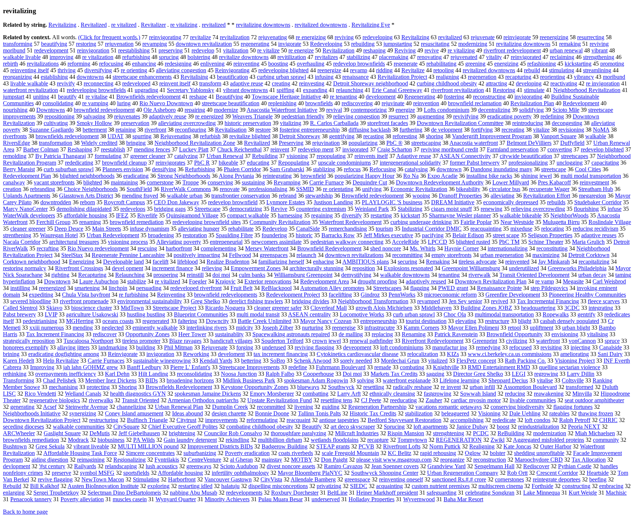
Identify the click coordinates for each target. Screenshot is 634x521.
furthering (411, 129)
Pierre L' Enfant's (190, 367)
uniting (41, 96)
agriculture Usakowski (92, 314)
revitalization (234, 37)
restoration (195, 235)
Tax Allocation (589, 459)
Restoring (504, 90)
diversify (352, 215)
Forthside (542, 486)
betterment (95, 129)
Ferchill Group (53, 222)
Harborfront (182, 479)
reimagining (91, 459)
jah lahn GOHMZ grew (90, 367)
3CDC (572, 308)
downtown (449, 169)
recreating (513, 129)
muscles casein (130, 499)
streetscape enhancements (142, 77)
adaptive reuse (246, 83)
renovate (230, 189)
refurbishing (136, 57)
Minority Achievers (227, 499)
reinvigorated (526, 57)
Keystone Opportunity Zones (254, 387)
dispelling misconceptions (278, 486)
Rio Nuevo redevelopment (98, 248)
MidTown (132, 308)
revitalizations (43, 63)
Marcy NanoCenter (25, 209)
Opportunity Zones (147, 334)
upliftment (541, 327)
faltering (187, 321)
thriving (67, 70)
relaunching (349, 90)
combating (412, 367)
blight (524, 321)
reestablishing (134, 50)
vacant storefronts (54, 182)
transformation (55, 143)
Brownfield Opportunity (515, 334)
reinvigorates (170, 162)
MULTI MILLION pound (148, 446)
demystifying (356, 275)
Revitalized (94, 25)
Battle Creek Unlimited (264, 321)
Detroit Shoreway (299, 136)
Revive (279, 209)
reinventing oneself (401, 479)
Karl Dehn (117, 374)
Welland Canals (83, 393)
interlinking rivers (206, 327)
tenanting (449, 275)
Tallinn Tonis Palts (319, 413)
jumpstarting (397, 44)
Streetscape (207, 209)
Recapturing (92, 275)
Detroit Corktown (588, 255)
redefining (552, 116)
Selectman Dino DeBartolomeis (124, 492)
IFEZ (122, 215)
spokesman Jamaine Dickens (208, 393)
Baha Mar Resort (463, 499)
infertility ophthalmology (240, 473)
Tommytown (412, 440)
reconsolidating (194, 374)
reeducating (403, 400)
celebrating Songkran (489, 492)
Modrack (78, 440)
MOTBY (301, 459)
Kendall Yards (216, 360)
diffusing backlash (370, 129)
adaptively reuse (167, 116)
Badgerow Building (284, 446)
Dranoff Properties (460, 195)
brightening (182, 433)
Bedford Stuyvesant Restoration (404, 420)
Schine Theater (545, 242)
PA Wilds (144, 440)
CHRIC (608, 420)
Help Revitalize (61, 360)
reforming (79, 63)
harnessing (290, 215)
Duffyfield (572, 143)
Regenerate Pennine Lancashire (128, 255)
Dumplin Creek (230, 407)
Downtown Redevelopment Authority (440, 182)
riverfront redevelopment (512, 50)
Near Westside (517, 222)
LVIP (51, 314)
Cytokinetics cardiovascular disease (357, 354)
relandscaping (121, 466)
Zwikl (497, 440)
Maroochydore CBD (539, 459)
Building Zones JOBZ (486, 308)
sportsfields (136, 473)
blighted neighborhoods (87, 176)
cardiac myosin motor (476, 400)
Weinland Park (372, 209)
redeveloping (377, 37)
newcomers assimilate (276, 242)
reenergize (329, 70)
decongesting (567, 123)
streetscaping (426, 143)
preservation (135, 123)
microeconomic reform (450, 294)
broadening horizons (190, 380)
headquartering (538, 308)
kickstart (410, 215)
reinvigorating (165, 37)
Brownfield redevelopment (373, 195)
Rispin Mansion (405, 433)
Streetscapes (387, 288)
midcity (244, 327)
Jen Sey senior (465, 301)
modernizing (472, 44)
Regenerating (419, 96)
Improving (42, 367)
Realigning (482, 446)
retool (514, 327)
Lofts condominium (446, 110)
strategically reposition (29, 341)
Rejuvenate (214, 347)
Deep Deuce (68, 228)
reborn (87, 202)
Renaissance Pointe (499, 288)
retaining (126, 129)
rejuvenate (483, 37)
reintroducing (527, 123)
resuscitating (435, 44)
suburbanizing (199, 453)
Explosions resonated (408, 268)
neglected (113, 327)
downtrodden (55, 202)
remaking (570, 44)
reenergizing (554, 37)
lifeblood (187, 261)
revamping (154, 44)
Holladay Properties (371, 499)
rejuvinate (393, 103)
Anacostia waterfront (473, 143)
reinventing (246, 63)
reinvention (426, 103)
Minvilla (582, 393)
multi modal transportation (591, 176)
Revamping (287, 182)
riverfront (155, 129)
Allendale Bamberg (313, 479)
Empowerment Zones (256, 268)
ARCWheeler (19, 433)
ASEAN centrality (309, 314)
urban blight (576, 327)
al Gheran (241, 459)
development (381, 96)
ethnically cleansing (392, 393)
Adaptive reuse (413, 156)
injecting (580, 347)
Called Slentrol (20, 308)
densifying (164, 169)
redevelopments (244, 492)
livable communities (533, 400)
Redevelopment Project (293, 294)
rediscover (105, 334)
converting (559, 149)
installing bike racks (489, 176)
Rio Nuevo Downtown (166, 103)
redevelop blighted (602, 149)
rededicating (79, 162)
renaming (90, 222)
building (145, 347)
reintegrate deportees (556, 479)
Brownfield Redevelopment (329, 248)
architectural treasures (74, 242)
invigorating (528, 96)
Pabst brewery (19, 314)
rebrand (287, 195)
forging (244, 347)
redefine (297, 367)
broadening (161, 235)
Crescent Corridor (557, 473)
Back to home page (25, 512)
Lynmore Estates (285, 202)
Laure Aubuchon (99, 281)
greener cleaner (147, 156)
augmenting (430, 116)
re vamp (544, 281)
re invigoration (603, 83)
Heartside (598, 473)
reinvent (279, 149)
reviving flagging (314, 347)
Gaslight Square (62, 433)
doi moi (221, 275)
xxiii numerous (46, 327)
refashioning (541, 63)
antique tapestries (339, 420)
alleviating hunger (198, 228)
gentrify (586, 314)
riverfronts (15, 136)
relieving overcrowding (538, 209)
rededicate (504, 420)
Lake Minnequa (541, 492)
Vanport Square (558, 136)
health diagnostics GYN (138, 393)
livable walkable (29, 83)
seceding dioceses (23, 426)
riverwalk (480, 275)
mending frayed (140, 195)
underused (274, 347)
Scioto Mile (566, 110)
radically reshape (412, 387)
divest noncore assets (291, 466)
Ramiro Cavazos (343, 466)
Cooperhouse (318, 374)
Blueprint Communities (201, 314)
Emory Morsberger (272, 393)
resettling (373, 387)
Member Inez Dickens (110, 380)
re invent (451, 387)
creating (281, 83)
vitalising (597, 334)
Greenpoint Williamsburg (471, 268)
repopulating (331, 156)
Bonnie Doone (272, 413)
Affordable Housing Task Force (80, 453)
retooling (443, 70)
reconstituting (552, 248)
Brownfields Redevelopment (179, 387)
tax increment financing (281, 354)
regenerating (255, 44)
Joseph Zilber (277, 327)
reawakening (549, 393)
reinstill (195, 275)
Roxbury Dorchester (294, 492)
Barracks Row (338, 235)
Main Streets (106, 228)
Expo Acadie (442, 176)
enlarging (14, 492)
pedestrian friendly (302, 116)
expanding (315, 90)
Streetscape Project (174, 308)
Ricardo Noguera (225, 308)
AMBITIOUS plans (365, 261)
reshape (198, 96)
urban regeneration (502, 255)
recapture (378, 440)
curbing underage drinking (421, 222)
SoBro (277, 360)
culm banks (252, 275)
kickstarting (578, 63)
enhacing (323, 261)
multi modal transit (258, 314)
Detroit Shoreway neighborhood (370, 83)
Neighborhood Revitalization (586, 90)
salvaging (94, 116)
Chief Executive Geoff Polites (183, 426)
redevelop (203, 50)
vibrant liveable (91, 446)
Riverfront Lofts (401, 446)
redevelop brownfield (233, 202)
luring (124, 103)
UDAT (116, 136)
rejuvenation (119, 44)
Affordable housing (180, 473)
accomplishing (467, 420)
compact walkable (248, 215)
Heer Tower (192, 334)
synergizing (82, 413)
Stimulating (146, 479)
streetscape (553, 169)
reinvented (517, 261)
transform (210, 83)
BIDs (151, 380)
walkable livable (22, 57)
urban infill (482, 387)
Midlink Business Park (249, 380)
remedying (488, 347)
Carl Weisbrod (609, 281)
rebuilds (556, 202)
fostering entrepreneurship (310, 129)
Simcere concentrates (150, 453)
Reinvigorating (232, 70)
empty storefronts (451, 255)
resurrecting (590, 37)
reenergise (344, 327)
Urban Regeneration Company (462, 473)
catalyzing (186, 156)
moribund (614, 77)
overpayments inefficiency (65, 374)
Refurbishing (200, 169)
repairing (195, 110)
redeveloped (136, 83)
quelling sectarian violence (569, 367)
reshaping (374, 50)
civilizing (516, 341)
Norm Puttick (444, 446)
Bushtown (15, 446)
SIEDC (358, 486)
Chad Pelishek (59, 380)
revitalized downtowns (321, 25)
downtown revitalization (204, 44)
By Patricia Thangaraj (60, 156)
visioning (297, 156)
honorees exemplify (25, 347)
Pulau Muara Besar (280, 499)
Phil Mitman (178, 347)
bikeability (468, 189)
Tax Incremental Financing (548, 301)
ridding (384, 70)
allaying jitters (73, 347)
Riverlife (147, 215)
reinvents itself (371, 156)
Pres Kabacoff (554, 182)
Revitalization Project (402, 77)
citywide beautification (526, 156)
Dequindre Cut (370, 182)
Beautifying (229, 96)
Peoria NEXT (584, 426)
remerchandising (348, 228)
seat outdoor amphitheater (594, 400)
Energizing (81, 261)
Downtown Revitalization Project (41, 420)
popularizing (363, 143)
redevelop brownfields (359, 63)
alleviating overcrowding (187, 123)
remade (382, 367)
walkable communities (79, 426)
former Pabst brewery (475, 162)
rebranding (42, 189)
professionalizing (528, 162)
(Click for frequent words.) (109, 37)
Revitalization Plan (532, 103)
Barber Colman (41, 149)
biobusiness (111, 440)
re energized (209, 116)
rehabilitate (241, 228)
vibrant (599, 50)
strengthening (598, 57)
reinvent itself (174, 83)
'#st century (52, 466)
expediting (41, 294)
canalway (14, 182)
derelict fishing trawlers (256, 301)
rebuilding (363, 44)
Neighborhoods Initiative (32, 413)
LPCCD (437, 242)
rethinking (14, 374)
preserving (170, 50)
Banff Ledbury (144, 367)
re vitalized (123, 25)
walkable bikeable (521, 215)
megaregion (592, 195)
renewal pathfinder (371, 341)
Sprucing (394, 426)
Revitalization (338, 50)
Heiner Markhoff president (387, 492)
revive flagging (55, 479)
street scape (506, 235)
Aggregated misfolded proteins (548, 440)
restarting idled (195, 486)
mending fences (152, 149)
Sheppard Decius (508, 380)
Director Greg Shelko (478, 374)
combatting (315, 393)
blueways (308, 387)
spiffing (285, 90)
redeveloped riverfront (196, 288)
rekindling (237, 440)
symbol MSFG (97, 473)
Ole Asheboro (159, 110)
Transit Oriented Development (534, 275)
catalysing (416, 169)
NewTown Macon (102, 479)
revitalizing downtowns (263, 25)
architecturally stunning (316, 268)
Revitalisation (231, 129)
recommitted (271, 407)
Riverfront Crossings (79, 268)
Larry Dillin (580, 374)
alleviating (502, 195)
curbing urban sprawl (281, 77)
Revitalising (194, 77)
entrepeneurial (226, 242)
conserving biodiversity (517, 407)
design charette (229, 413)
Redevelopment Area (324, 281)
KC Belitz (399, 453)
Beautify (312, 426)
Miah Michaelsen (595, 433)
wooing (421, 195)
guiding (330, 407)
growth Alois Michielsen (384, 308)
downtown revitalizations (354, 255)
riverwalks (101, 400)
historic (304, 235)
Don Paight (334, 459)
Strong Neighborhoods (183, 176)
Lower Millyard (510, 182)
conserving (220, 182)
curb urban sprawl (414, 314)
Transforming (18, 380)
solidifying (531, 110)
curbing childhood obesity (447, 83)
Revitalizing (62, 25)
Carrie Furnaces (106, 360)
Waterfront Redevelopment (350, 222)
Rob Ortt (517, 473)
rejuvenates (127, 116)
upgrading (146, 90)
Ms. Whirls (423, 248)
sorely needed (356, 360)
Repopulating (293, 162)
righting (60, 275)
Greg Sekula (50, 446)
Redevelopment (581, 103)
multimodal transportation (504, 314)
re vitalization (97, 57)
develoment (231, 354)
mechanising (63, 387)
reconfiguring (190, 129)
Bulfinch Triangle (147, 420)
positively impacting (197, 255)
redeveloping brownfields (96, 90)
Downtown (57, 281)
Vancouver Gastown (228, 479)
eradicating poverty (509, 116)
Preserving (291, 143)
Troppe (190, 182)
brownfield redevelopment (104, 110)
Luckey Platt (193, 149)
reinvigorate (517, 37)
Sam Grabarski (287, 169)
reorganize (452, 459)
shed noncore (385, 248)
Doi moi (352, 374)
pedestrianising (40, 321)
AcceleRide (405, 242)
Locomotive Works (362, 314)
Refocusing (382, 169)
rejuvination (326, 143)
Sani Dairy (610, 354)
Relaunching (130, 275)
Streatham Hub (595, 189)
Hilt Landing (153, 374)
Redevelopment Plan (27, 176)
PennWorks (402, 294)
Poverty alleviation (82, 499)
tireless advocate (477, 261)
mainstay (272, 459)
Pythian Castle (574, 466)
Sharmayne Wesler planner (460, 215)
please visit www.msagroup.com (393, 459)
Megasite (573, 281)
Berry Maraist (19, 169)
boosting (278, 63)
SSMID (305, 189)
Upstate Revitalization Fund (279, 400)
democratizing (245, 209)
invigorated (355, 149)
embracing (611, 486)
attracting (496, 83)
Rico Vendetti (40, 393)
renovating (429, 57)
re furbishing (133, 294)
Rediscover (536, 466)
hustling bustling (146, 314)
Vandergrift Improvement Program (492, 136)
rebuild (532, 70)
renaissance (355, 77)
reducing (515, 393)
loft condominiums (401, 347)
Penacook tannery (31, 499)
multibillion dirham (280, 440)
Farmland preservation (513, 149)
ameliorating (574, 354)
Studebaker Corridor (598, 202)
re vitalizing (183, 25)
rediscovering (357, 103)
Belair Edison (468, 235)
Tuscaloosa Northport (88, 341)
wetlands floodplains (334, 440)
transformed (579, 387)
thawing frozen (595, 413)
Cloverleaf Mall (328, 308)
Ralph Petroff (574, 420)
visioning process (128, 242)
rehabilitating (441, 63)
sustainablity (229, 334)
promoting (612, 63)
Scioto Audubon (239, 466)
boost (503, 426)
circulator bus (504, 189)
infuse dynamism (149, 228)
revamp (358, 70)
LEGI (518, 374)
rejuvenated (464, 57)
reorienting (552, 77)
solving (365, 380)
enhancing (144, 63)
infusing (324, 77)
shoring (434, 136)
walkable (595, 136)
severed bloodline (30, 301)
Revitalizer (153, 25)
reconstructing (489, 96)
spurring (142, 136)
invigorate (289, 44)
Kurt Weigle (583, 492)
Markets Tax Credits (394, 374)
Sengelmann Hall (494, 466)
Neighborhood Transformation (373, 301)
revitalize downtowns (244, 57)
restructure (497, 321)
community (606, 440)
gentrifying (341, 136)
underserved (325, 499)
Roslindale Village (610, 222)
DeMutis (100, 433)
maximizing (546, 255)
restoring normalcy (24, 268)
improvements (221, 420)
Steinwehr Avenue (86, 407)
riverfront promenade (84, 301)
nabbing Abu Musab (193, 492)
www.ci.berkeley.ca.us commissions (509, 354)
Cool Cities (588, 169)
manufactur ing (449, 347)
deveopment (357, 347)
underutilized (524, 268)
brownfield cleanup (124, 162)
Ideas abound (187, 413)
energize (405, 110)
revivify (66, 83)
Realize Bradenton (228, 261)
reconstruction (489, 459)
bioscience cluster (91, 308)
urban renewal (566, 50)
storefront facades (387, 123)
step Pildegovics (549, 288)
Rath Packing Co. (525, 360)
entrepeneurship (378, 321)
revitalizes (326, 57)
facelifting (340, 294)
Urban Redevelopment (113, 235)
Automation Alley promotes (332, 288)
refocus (352, 169)
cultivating (56, 123)
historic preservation (248, 123)
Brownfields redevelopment (148, 96)
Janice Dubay (472, 426)
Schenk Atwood (312, 360)
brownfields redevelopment (67, 136)
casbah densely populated (569, 321)
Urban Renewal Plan (179, 407)
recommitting (407, 255)
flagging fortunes (573, 407)
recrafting (48, 248)
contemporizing (369, 110)
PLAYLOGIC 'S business (392, 202)
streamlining (597, 70)
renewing (491, 209)
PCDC (481, 433)
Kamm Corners (421, 327)
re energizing (311, 37)
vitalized (438, 360)
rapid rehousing (438, 453)
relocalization (422, 354)
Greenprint (484, 341)
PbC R (202, 162)
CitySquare (126, 426)
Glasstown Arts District (86, 195)
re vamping (95, 103)
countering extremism (321, 209)
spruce (612, 341)
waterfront (548, 341)
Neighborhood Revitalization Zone (194, 143)
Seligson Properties (550, 235)
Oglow (473, 453)
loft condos (537, 420)
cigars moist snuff (451, 209)
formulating (108, 156)
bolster (497, 453)
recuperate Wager (549, 189)
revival (334, 110)
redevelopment (51, 50)
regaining (322, 215)
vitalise (545, 380)
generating (22, 407)
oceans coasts (118, 321)
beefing (597, 479)
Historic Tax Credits (373, 413)
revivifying (465, 116)
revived (499, 301)
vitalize (541, 129)
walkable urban (185, 195)
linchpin (118, 288)
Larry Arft (349, 393)
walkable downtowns (405, 275)
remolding (14, 156)
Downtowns (50, 110)
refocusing (111, 63)
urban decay (592, 275)
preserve (61, 473)
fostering (454, 96)
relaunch (306, 255)
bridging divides (310, 301)
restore (263, 129)
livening (303, 407)
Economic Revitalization (418, 189)
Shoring (128, 387)
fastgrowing (437, 393)
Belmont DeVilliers (529, 143)
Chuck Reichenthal (239, 149)
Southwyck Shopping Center (384, 473)
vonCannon (582, 341)
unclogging (570, 162)
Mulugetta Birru (561, 222)
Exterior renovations (267, 281)
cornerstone (160, 182)
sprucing (169, 57)
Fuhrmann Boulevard (340, 367)
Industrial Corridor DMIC (432, 228)
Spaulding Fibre (234, 235)
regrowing (546, 374)
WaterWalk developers (29, 215)
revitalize (200, 37)
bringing (136, 143)
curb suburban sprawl (69, 169)
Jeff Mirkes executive (388, 235)
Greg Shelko (205, 301)
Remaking (438, 261)
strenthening (17, 235)
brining (11, 354)
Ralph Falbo (280, 374)
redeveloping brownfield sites (206, 222)
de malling (351, 334)
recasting (373, 136)
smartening (87, 288)
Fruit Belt (241, 288)
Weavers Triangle (252, 116)
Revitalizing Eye (370, 25)
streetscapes (574, 156)
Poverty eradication (247, 453)
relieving (212, 268)
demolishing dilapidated (84, 209)
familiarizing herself (281, 261)
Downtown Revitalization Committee (460, 123)
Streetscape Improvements (249, 367)
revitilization (291, 57)
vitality (494, 57)
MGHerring (80, 321)
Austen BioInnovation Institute (103, 486)
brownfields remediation (31, 440)
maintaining (124, 182)
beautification (232, 77)
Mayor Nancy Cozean (325, 321)
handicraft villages (231, 341)
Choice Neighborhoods (91, 189)
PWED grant (453, 288)
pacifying (433, 235)
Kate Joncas (517, 446)
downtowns (90, 77)
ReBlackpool (276, 288)
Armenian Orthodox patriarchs (203, 400)
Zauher (434, 400)
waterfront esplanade (407, 380)
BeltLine (337, 492)
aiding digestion (50, 459)
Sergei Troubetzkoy (56, 492)
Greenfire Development (512, 294)
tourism (384, 228)
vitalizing (290, 123)
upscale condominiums (344, 162)
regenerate (406, 63)
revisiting (551, 347)
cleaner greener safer (278, 308)
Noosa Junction (239, 374)
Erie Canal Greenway (397, 90)
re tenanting (343, 96)
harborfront (179, 248)
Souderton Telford (282, 341)
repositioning (59, 116)
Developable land (123, 261)
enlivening (212, 63)
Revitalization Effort (546, 195)
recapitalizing (594, 261)
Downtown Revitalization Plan (490, 281)
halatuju (230, 486)
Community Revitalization (279, 222)
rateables (559, 413)
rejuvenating (272, 37)
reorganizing (17, 77)
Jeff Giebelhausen (139, 433)
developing (529, 83)
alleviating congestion (181, 70)
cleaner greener (27, 228)
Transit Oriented (140, 400)
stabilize (136, 281)
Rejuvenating (175, 136)
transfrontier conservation (240, 195)
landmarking (112, 347)
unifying (372, 189)
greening (475, 63)
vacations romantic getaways (448, 407)
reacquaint (298, 420)
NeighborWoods (569, 215)
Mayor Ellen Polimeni (473, 327)
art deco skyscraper (353, 426)
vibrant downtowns (245, 90)
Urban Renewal (225, 156)
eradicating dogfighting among (63, 354)
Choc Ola (455, 314)
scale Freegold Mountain (350, 453)
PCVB (366, 446)
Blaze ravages (185, 341)
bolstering (198, 57)
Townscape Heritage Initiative (286, 96)
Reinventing (171, 294)
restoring (86, 44)
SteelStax (72, 255)
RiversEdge (16, 143)
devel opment (127, 268)
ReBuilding (511, 433)
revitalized (214, 25)
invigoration (160, 354)
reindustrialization (538, 426)
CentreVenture (204, 459)
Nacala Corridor (21, 242)
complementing (218, 248)
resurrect (398, 116)
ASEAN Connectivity (465, 156)
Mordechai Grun (400, 360)
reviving (344, 37)
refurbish (210, 136)
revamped (428, 301)
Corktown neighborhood (31, 261)
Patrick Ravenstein (456, 334)
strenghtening (448, 433)
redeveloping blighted (283, 70)
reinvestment (594, 182)
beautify (67, 96)
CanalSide (308, 228)
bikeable (228, 162)
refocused (520, 347)
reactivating (563, 83)
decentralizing (494, 110)
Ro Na (411, 176)
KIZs (453, 354)
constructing (576, 486)
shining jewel (536, 176)
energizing (506, 63)
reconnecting (98, 83)
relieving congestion (356, 116)
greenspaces (274, 255)
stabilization (419, 413)
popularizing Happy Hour (364, 176)
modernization (549, 433)
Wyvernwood (419, 499)
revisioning (571, 129)
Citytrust (186, 420)
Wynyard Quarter (176, 499)
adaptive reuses (598, 235)
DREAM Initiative (452, 202)
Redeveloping (326, 44)
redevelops (132, 209)
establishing (54, 77)
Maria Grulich (588, 242)
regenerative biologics (54, 400)
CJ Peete (371, 400)
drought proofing (377, 281)
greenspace (357, 479)
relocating (552, 228)
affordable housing (85, 215)
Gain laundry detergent (190, 440)
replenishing (282, 103)
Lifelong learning (460, 380)
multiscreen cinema (500, 486)
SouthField (139, 189)
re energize (301, 50)
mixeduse (521, 228)
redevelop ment (316, 149)
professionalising (267, 189)
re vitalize (268, 50)
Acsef (50, 407)
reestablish (113, 149)
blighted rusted (473, 242)
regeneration (482, 77)
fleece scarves (604, 301)
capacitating (605, 162)
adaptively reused (426, 281)
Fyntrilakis (166, 459)
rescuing (147, 248)
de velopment (446, 129)
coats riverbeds (295, 453)
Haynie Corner (461, 248)
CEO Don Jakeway (176, 202)
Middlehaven (436, 308)
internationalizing (508, 248)
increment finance (172, 268)
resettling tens (336, 400)
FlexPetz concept (476, 360)
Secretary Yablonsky (190, 90)
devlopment (16, 466)
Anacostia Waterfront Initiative (282, 110)
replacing (382, 334)
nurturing (312, 327)
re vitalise (96, 96)
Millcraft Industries (357, 433)
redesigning (178, 63)
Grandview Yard (446, 466)
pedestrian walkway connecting (346, 242)
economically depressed (510, 202)
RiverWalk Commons (186, 189)
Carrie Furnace (326, 182)
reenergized (52, 288)
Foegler (198, 281)
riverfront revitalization (457, 90)
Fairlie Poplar (476, 222)
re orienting (134, 70)
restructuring (103, 420)
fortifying (482, 129)
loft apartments (430, 426)
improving (61, 57)
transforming (17, 44)
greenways (198, 466)
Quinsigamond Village (192, 215)
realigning (447, 77)
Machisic (616, 492)
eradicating (136, 176)
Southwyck (341, 387)
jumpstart (13, 96)
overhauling (310, 63)
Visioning (489, 413)
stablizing (324, 169)
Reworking (196, 354)
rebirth (10, 63)
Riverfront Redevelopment (432, 341)
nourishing (15, 110)
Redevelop (274, 228)
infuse (615, 209)
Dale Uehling (524, 413)
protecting (98, 387)
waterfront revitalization (30, 90)
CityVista (271, 479)
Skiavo (54, 308)
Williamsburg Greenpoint (303, 275)
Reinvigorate (123, 354)
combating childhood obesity (259, 426)
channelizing (131, 407)
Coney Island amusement (134, 413)
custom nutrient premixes (441, 486)
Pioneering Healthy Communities (587, 294)
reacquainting (486, 228)
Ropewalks (556, 314)
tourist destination (426, 321)
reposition (363, 268)
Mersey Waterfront (266, 248)
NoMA (601, 129)
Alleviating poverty (178, 242)
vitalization (235, 50)
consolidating (58, 103)
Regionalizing (129, 459)
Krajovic (225, 281)
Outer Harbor (555, 446)
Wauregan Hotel (59, 235)
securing (407, 261)
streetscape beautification (230, 103)
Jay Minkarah (554, 261)
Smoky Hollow (94, 123)
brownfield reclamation (475, 103)
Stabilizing (410, 209)
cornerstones (509, 479)
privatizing (329, 486)
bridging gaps (170, 209)
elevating (465, 321)
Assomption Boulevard (530, 387)
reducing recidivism (595, 228)
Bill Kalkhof (44, 486)
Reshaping (80, 149)
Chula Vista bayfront (86, 294)
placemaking (393, 57)
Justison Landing (333, 202)
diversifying (98, 70)
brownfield (313, 176)
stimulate (534, 90)
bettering (251, 360)
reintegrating (277, 176)
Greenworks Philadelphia (577, 268)
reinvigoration (93, 50)
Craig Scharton (394, 149)
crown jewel (326, 341)
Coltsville (573, 380)
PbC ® (394, 143)
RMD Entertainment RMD (499, 367)
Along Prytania (236, 176)
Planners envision (122, 169)
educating (258, 162)
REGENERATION (459, 440)
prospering (165, 275)
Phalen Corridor (242, 169)
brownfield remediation (137, 222)
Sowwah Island (478, 393)
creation (12, 189)
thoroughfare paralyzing (298, 433)
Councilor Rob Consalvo (233, 433)
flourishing (586, 209)
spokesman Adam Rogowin (316, 380)
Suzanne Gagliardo (51, 129)
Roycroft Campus (124, 202)
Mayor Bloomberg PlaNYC (310, 473)
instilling (20, 288)
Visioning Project (575, 360)
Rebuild (12, 486)
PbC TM (509, 242)
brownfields (319, 103)
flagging (419, 288)
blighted (92, 182)
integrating (601, 308)
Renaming (414, 334)
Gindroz (370, 294)
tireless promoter (141, 341)
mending (83, 327)
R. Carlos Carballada (334, 123)
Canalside (610, 347)
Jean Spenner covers (395, 466)
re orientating (338, 189)
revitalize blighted (249, 136)
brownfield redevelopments (225, 294)
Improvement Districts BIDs (220, 446)
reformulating (262, 420)
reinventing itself (29, 70)
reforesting (405, 136)
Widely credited (99, 143)
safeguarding (441, 492)
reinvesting (311, 83)
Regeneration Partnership (377, 407)
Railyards (85, 466)
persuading (148, 288)
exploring (158, 486)
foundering (274, 235)
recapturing (518, 77)
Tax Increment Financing (55, 334)
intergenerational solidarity (410, 162)
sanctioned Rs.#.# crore (459, 479)
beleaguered (455, 413)
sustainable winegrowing (162, 360)
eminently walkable (155, 327)
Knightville (446, 367)
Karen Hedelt (18, 360)
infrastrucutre (379, 327)
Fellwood (240, 255)
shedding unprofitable (539, 453)
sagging (435, 374)
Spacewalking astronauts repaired (291, 334)
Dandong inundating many (501, 169)
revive (432, 50)
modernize (226, 110)
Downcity (217, 321)
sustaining (253, 182)
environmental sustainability (149, 301)
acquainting (389, 486)
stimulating (561, 70)
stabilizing (358, 57)
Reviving (405, 50)
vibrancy (584, 77)
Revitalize (413, 70)
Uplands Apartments (26, 195)
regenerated (155, 321)
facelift (160, 261)
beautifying (54, 44)
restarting (381, 215)
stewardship (319, 195)
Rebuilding (265, 156)
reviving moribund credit (449, 149)
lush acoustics (162, 466)
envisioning (564, 334)
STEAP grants (333, 446)
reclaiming (562, 57)
